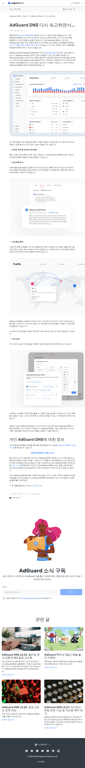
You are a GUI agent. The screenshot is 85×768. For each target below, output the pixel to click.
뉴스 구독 (13, 9)
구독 (71, 592)
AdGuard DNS (15, 16)
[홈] (16, 3)
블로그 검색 (67, 9)
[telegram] (47, 751)
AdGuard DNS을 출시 (26, 35)
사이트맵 (40, 762)
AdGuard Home (51, 53)
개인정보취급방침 (27, 598)
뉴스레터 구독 (36, 486)
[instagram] (26, 751)
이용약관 (38, 598)
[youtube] (42, 751)
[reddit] (53, 751)
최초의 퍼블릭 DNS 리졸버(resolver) (23, 45)
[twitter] (37, 751)
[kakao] (58, 751)
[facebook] (32, 751)
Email (4, 587)
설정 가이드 (16, 465)
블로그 (25, 16)
